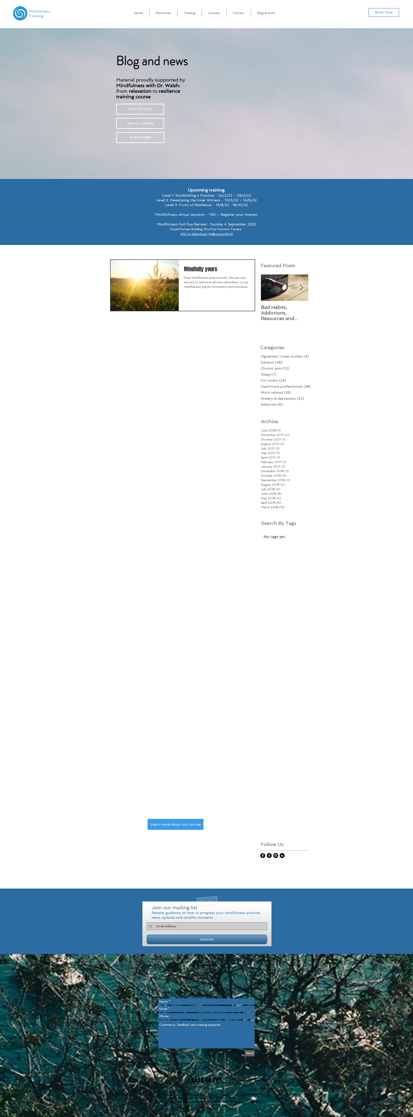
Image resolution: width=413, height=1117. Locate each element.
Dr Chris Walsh (245, 1094)
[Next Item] (301, 287)
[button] (266, 13)
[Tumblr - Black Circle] (269, 855)
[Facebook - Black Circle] (262, 855)
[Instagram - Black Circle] (275, 855)
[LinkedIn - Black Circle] (282, 855)
